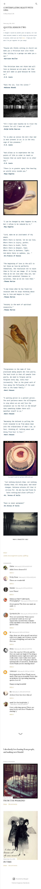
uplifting (25, 555)
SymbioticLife (15, 614)
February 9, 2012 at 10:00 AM (21, 692)
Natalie (12, 588)
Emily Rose (14, 577)
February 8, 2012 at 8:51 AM (24, 588)
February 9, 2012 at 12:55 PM (19, 704)
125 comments (12, 865)
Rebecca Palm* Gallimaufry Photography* (20, 600)
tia (10, 692)
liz (10, 632)
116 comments (12, 804)
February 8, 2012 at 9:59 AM (29, 613)
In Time (7, 861)
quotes (20, 555)
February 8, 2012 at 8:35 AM (27, 577)
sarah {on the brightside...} (19, 703)
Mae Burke (26, 883)
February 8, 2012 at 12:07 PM (23, 649)
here (23, 38)
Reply (12, 573)
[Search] (36, 3)
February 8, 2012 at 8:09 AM (23, 566)
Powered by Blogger (22, 879)
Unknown (13, 671)
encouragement (13, 555)
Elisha (12, 566)
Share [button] (5, 552)
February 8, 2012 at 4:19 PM (26, 671)
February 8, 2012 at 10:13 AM (20, 632)
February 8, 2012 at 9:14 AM (29, 601)
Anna (11, 649)
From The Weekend (14, 800)
